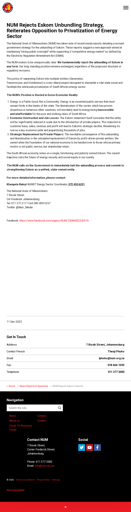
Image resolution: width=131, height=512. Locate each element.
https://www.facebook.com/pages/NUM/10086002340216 (54, 220)
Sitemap (56, 479)
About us (14, 420)
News (12, 415)
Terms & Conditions (25, 479)
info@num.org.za (44, 465)
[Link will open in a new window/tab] (81, 447)
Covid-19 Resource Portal (20, 427)
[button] (59, 408)
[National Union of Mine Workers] (65, 8)
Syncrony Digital (15, 490)
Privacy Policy (43, 479)
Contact (41, 420)
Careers (42, 415)
